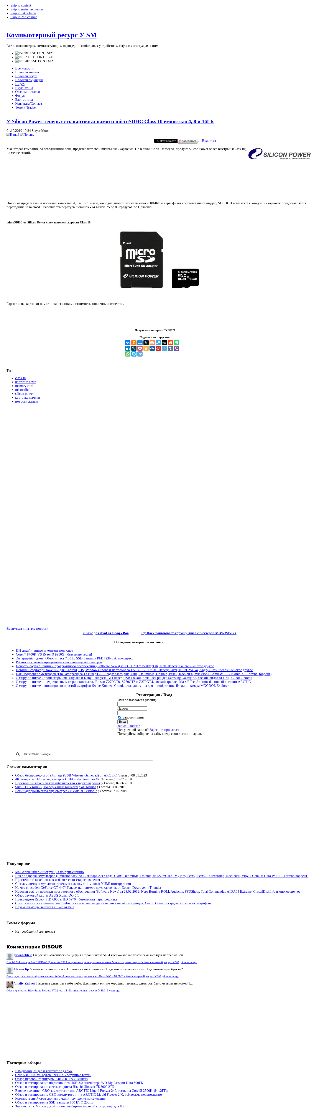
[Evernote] (176, 342)
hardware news (25, 382)
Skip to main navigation (26, 9)
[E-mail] (13, 134)
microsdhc (22, 390)
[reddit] (170, 342)
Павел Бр (21, 969)
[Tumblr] (170, 348)
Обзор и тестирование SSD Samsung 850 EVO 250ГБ (54, 1102)
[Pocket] (140, 348)
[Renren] (152, 348)
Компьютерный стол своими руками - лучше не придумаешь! (60, 1098)
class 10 (20, 378)
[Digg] (164, 342)
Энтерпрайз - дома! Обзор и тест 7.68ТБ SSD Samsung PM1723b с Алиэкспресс (74, 658)
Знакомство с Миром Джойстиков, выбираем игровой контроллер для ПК (70, 1106)
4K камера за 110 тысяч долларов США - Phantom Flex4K (57, 779)
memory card (24, 386)
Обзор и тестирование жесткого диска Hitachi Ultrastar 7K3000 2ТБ (64, 1087)
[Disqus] (159, 461)
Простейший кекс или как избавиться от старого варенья (57, 783)
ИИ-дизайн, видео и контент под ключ (44, 650)
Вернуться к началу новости (27, 628)
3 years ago (113, 990)
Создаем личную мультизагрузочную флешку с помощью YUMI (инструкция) (73, 883)
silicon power (24, 393)
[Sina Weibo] (158, 348)
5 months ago (189, 962)
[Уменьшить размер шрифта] (35, 61)
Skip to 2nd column (23, 17)
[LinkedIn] (127, 348)
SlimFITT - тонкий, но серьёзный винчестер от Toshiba (55, 787)
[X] (146, 342)
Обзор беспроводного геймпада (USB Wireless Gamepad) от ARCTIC (66, 775)
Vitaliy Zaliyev (24, 983)
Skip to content (20, 5)
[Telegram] (140, 354)
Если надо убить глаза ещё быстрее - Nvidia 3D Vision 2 (56, 791)
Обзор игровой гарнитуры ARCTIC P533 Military (51, 1079)
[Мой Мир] (140, 342)
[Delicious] (158, 342)
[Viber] (176, 348)
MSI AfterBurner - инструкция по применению (49, 872)
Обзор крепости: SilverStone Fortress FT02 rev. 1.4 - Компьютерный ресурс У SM (56, 990)
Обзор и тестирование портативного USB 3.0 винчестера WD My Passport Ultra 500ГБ (79, 1083)
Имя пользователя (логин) (136, 700)
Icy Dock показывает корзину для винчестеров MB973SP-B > (189, 633)
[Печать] (27, 134)
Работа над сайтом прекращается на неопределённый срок (59, 662)
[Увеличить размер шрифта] (34, 53)
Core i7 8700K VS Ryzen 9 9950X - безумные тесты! (54, 654)
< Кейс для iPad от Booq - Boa (106, 633)
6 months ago (171, 976)
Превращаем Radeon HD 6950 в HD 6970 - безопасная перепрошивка (66, 899)
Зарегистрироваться (164, 730)
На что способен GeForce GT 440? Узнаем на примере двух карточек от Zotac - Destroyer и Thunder (88, 887)
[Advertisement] (159, 183)
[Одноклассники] (133, 342)
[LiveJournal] (133, 348)
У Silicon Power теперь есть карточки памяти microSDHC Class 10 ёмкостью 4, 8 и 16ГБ (110, 121)
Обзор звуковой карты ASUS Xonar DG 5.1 (47, 895)
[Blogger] (152, 342)
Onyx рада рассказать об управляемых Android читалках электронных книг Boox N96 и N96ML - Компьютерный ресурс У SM (84, 976)
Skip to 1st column (23, 13)
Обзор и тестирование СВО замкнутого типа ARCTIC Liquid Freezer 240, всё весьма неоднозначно (88, 1094)
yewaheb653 (23, 955)
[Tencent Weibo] (164, 348)
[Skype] (133, 354)
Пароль (122, 708)
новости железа (26, 401)
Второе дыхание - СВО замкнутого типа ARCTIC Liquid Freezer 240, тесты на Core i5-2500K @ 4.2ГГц (91, 1090)
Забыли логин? (128, 726)
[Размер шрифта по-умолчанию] (34, 57)
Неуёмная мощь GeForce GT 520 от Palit (44, 907)
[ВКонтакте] (127, 342)
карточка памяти (27, 397)
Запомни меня (133, 717)
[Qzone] (146, 348)
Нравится (209, 140)
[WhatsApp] (127, 354)
